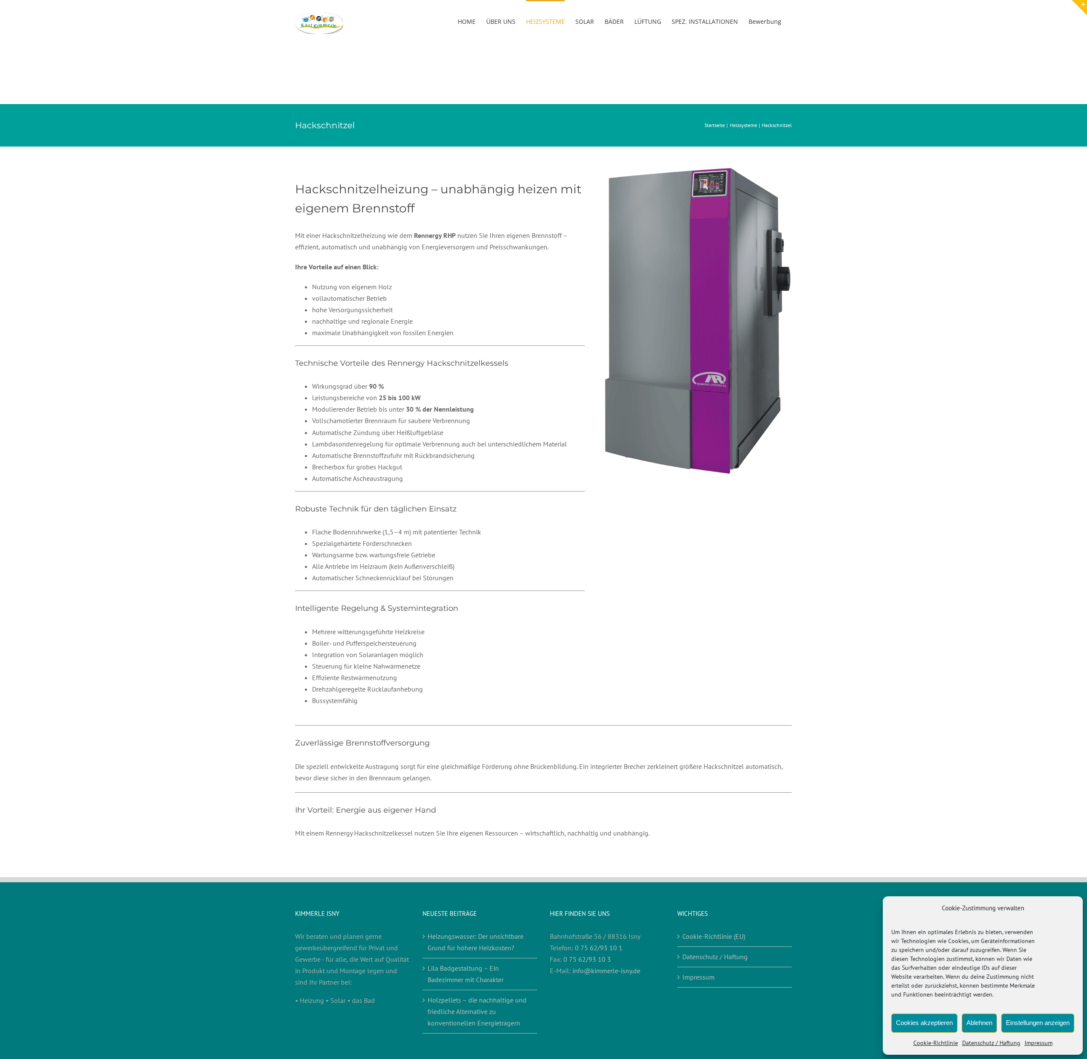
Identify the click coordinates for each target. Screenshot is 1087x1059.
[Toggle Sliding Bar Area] (1079, 7)
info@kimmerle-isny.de (606, 970)
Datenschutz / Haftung (991, 1043)
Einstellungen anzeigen (1038, 1022)
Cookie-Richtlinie (935, 1043)
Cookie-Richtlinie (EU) (713, 936)
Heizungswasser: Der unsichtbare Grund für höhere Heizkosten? (476, 942)
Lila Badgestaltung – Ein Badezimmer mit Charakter (466, 974)
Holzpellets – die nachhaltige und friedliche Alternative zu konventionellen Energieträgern (477, 1011)
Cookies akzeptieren (924, 1022)
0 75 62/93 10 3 (587, 959)
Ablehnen (979, 1022)
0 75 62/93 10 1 (598, 947)
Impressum (1039, 1043)
